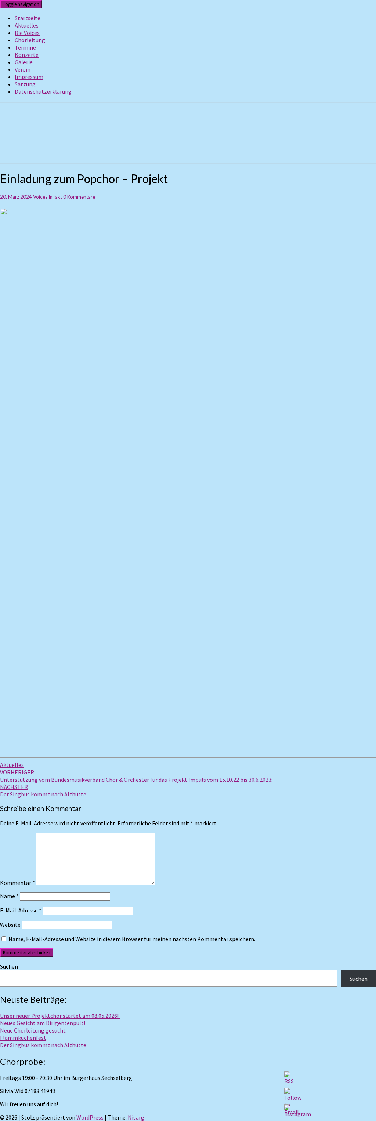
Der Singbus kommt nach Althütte (43, 790)
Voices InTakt (47, 197)
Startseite (27, 18)
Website (10, 924)
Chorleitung (30, 40)
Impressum (29, 76)
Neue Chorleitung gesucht (33, 1030)
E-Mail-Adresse (20, 910)
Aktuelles (27, 25)
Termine (25, 47)
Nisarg (136, 1117)
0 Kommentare (79, 197)
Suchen (9, 966)
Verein (22, 69)
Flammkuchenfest (23, 1037)
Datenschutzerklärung (43, 91)
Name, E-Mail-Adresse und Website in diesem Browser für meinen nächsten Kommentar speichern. (131, 939)
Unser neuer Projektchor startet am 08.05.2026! (60, 1015)
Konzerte (27, 54)
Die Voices (27, 32)
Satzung (25, 84)
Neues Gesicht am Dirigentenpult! (42, 1023)
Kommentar (17, 882)
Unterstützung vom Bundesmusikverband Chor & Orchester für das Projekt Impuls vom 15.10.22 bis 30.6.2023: (136, 776)
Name (9, 896)
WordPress (90, 1117)
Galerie (24, 62)
